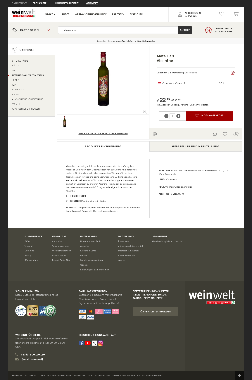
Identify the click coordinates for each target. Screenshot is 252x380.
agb (43, 376)
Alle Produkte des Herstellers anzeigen (103, 133)
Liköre (15, 80)
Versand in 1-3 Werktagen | (170, 72)
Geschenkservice (60, 246)
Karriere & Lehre (88, 250)
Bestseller (136, 14)
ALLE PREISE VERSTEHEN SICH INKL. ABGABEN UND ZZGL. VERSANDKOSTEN (128, 376)
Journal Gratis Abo (61, 260)
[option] (103, 77)
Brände (16, 66)
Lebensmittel (40, 3)
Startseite (101, 41)
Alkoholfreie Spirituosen (26, 109)
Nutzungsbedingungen (59, 376)
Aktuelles (84, 246)
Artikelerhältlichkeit (61, 250)
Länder (65, 14)
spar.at (121, 260)
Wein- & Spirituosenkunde (91, 14)
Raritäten (118, 14)
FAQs (27, 241)
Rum (14, 85)
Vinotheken (57, 241)
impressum (17, 376)
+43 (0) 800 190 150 (33, 354)
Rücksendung (31, 260)
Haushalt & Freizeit (66, 3)
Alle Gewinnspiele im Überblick (168, 241)
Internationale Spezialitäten (121, 41)
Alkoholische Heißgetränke (27, 99)
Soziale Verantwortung (91, 260)
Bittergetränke (20, 61)
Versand (28, 246)
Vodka (15, 95)
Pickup (28, 255)
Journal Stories (59, 255)
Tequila (16, 104)
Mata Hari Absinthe (146, 41)
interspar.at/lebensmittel (130, 246)
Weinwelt (92, 3)
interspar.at (123, 241)
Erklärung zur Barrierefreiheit (94, 269)
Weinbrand (17, 90)
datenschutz (32, 376)
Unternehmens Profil (90, 241)
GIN (13, 71)
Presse (83, 255)
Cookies (84, 265)
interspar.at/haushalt (128, 250)
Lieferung (29, 250)
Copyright (79, 376)
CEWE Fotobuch (126, 255)
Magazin (50, 14)
